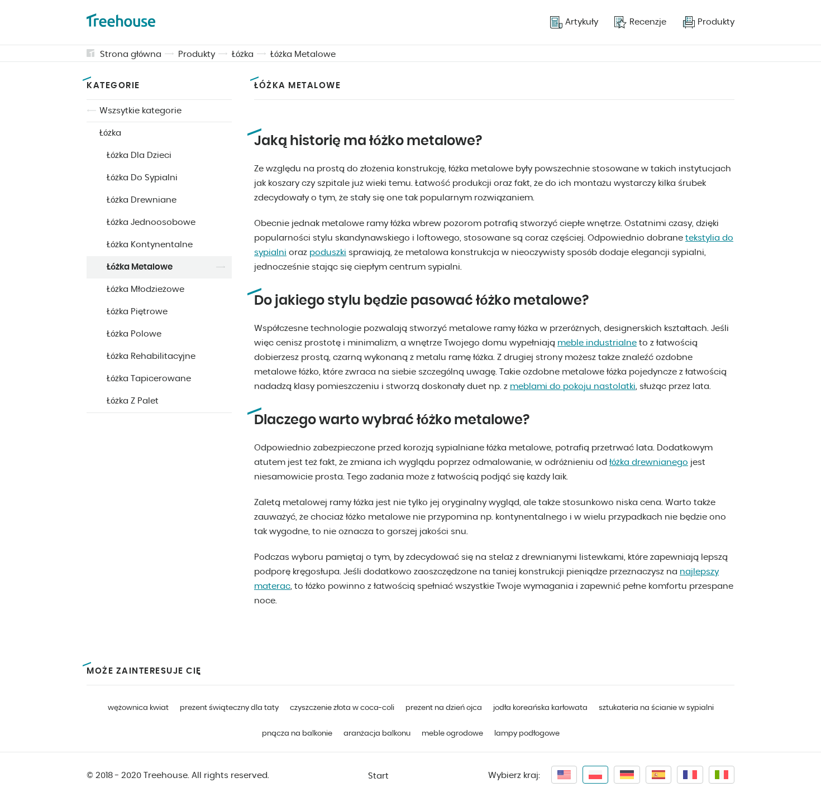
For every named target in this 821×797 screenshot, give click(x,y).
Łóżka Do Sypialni (142, 178)
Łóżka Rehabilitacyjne (151, 356)
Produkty (196, 54)
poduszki (327, 252)
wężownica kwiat (138, 708)
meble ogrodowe (452, 733)
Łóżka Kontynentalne (150, 245)
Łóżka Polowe (134, 334)
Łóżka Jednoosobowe (151, 222)
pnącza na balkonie (297, 733)
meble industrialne (597, 343)
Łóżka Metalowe (303, 54)
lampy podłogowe (527, 733)
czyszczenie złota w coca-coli (342, 708)
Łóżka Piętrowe (137, 312)
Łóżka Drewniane (141, 200)
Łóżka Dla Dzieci (139, 155)
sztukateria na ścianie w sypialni (656, 708)
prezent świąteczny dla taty (229, 708)
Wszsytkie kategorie (140, 111)
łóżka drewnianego (648, 462)
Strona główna (130, 54)
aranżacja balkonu (376, 733)
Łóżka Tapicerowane (149, 379)
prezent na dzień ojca (443, 708)
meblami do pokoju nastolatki (573, 386)
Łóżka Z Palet (133, 401)
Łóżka (243, 54)
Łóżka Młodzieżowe (145, 289)
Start (378, 776)
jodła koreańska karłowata (540, 708)
